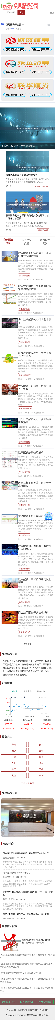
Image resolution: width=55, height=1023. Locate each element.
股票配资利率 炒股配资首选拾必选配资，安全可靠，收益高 (27, 217)
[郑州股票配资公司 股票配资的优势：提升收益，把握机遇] (11, 941)
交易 (41, 744)
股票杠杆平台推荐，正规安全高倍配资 (34, 484)
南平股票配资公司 (41, 186)
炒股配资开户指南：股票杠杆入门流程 (34, 387)
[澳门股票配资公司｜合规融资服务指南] (10, 422)
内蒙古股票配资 (25, 375)
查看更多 (28, 644)
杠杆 (41, 775)
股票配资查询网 (34, 1015)
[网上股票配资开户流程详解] (10, 617)
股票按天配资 (24, 632)
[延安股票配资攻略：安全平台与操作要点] (10, 357)
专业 (14, 762)
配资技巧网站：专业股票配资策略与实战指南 (34, 287)
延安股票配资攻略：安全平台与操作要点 (34, 354)
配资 (41, 750)
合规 (14, 756)
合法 (14, 744)
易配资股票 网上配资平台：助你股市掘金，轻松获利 (26, 914)
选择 (41, 769)
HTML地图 (43, 1010)
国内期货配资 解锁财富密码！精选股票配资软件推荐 (26, 853)
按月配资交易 (24, 275)
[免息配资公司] (19, 5)
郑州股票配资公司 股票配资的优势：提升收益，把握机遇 (36, 941)
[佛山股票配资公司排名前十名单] (10, 322)
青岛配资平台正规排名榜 (32, 515)
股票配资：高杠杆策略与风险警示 (34, 580)
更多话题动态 (27, 782)
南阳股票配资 (24, 308)
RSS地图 (34, 1010)
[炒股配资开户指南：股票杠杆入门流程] (10, 389)
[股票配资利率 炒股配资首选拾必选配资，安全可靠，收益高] (27, 205)
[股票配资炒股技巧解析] (10, 458)
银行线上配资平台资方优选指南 (18, 146)
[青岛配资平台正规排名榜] (10, 518)
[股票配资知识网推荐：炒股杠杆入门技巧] (10, 549)
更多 (49, 24)
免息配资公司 (24, 601)
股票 (41, 756)
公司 (41, 762)
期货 (14, 750)
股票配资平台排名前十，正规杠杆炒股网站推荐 (34, 254)
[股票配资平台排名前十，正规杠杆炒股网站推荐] (10, 256)
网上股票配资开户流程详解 (33, 612)
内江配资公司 (24, 341)
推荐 (14, 769)
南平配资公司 (24, 505)
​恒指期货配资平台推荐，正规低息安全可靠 (21, 972)
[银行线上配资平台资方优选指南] (27, 128)
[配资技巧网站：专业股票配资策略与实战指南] (10, 294)
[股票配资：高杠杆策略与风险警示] (10, 582)
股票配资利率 (43, 230)
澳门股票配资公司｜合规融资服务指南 (34, 420)
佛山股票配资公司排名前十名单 (34, 320)
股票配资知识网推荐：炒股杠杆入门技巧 (34, 547)
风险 (14, 775)
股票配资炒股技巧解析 (31, 452)
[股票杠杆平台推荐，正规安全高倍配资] (10, 485)
